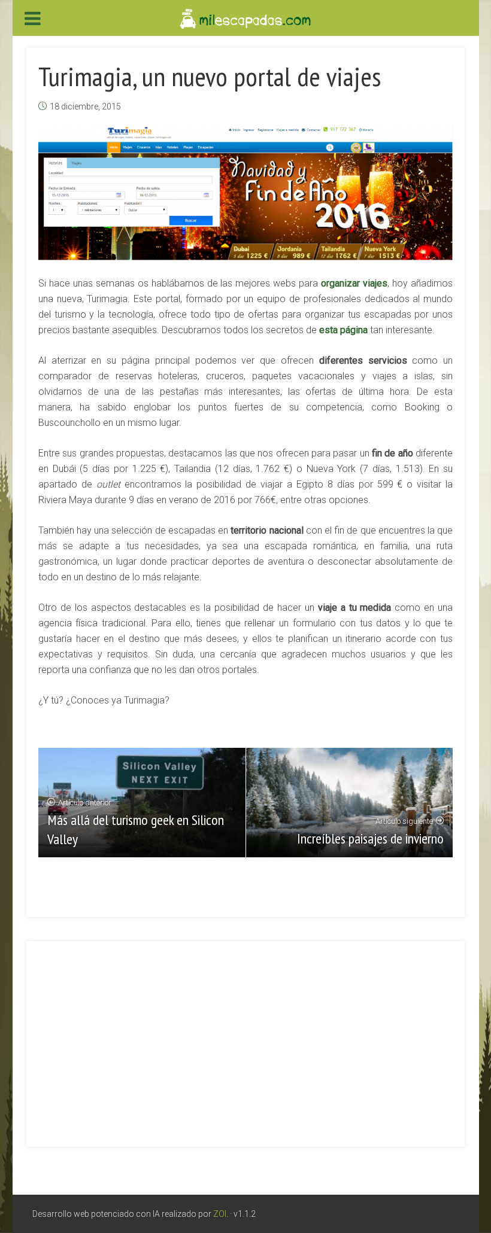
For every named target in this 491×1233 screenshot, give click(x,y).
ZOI (219, 1214)
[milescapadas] (245, 18)
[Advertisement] (245, 1037)
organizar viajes (354, 283)
